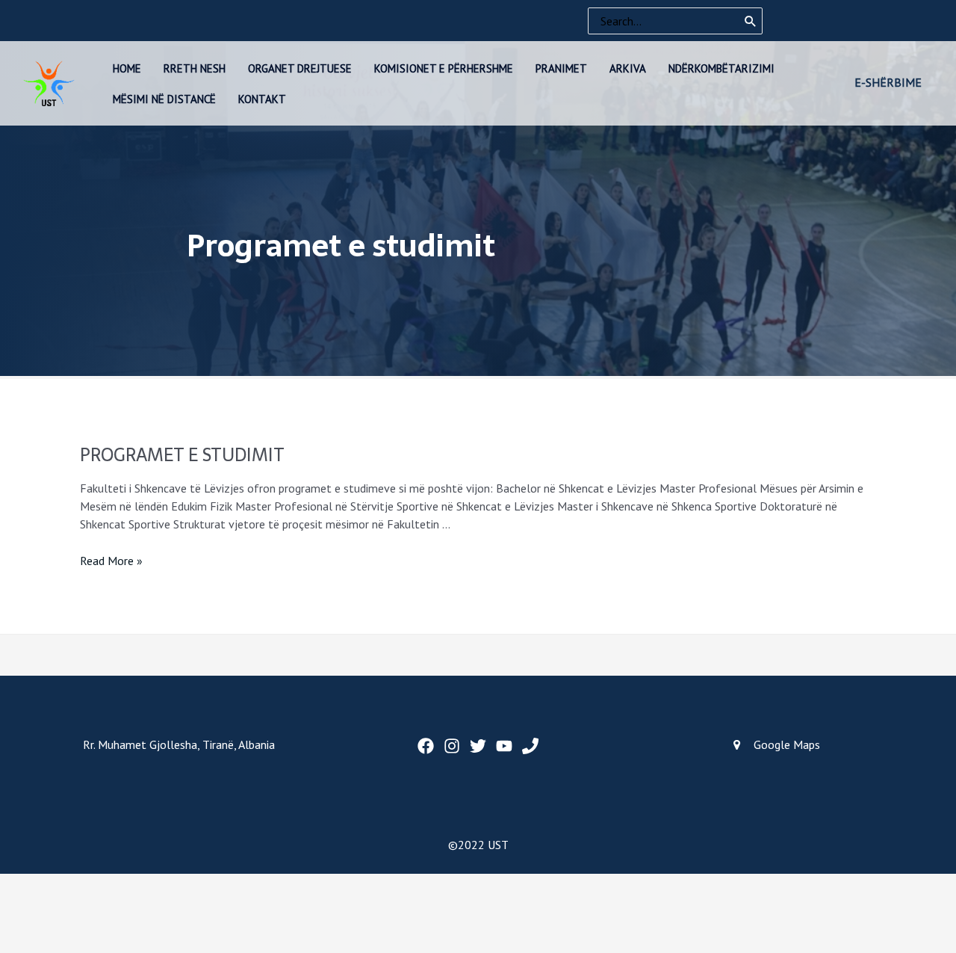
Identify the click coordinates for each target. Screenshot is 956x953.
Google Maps (787, 744)
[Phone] (530, 746)
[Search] (750, 21)
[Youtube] (504, 746)
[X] (478, 746)
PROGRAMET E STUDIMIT (182, 454)
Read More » (111, 560)
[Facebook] (426, 746)
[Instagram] (452, 746)
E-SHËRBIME (888, 82)
